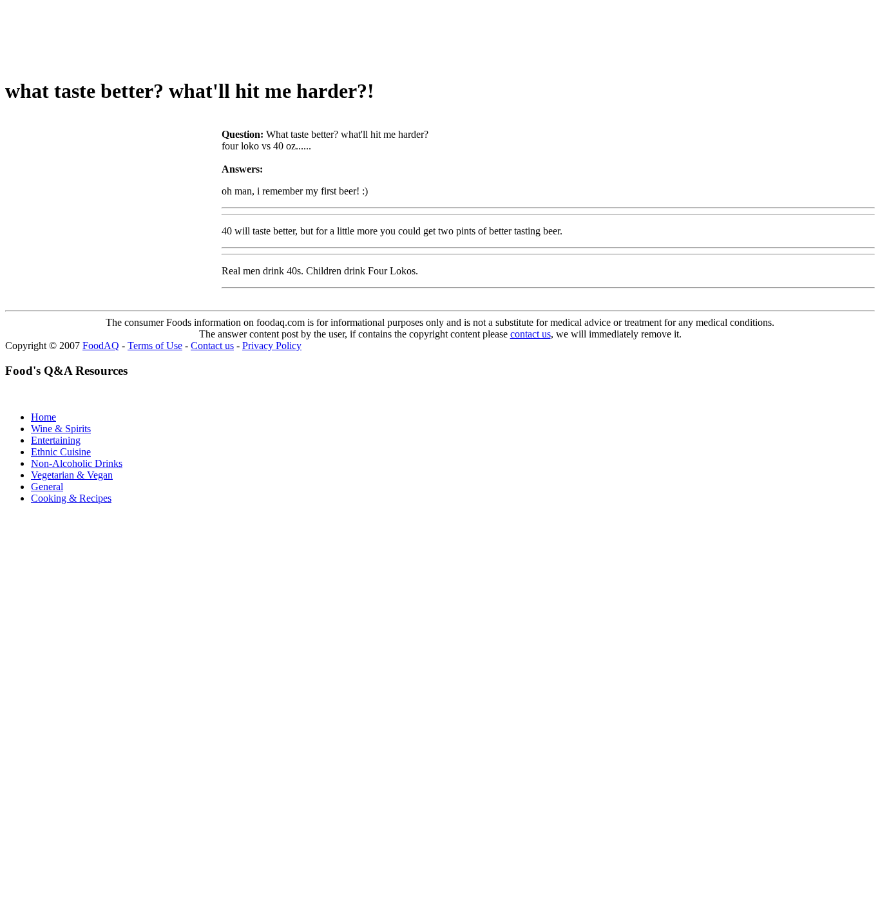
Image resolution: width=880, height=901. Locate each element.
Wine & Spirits (61, 428)
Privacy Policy (271, 345)
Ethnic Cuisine (61, 451)
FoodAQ (100, 345)
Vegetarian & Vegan (72, 474)
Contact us (212, 345)
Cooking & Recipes (71, 498)
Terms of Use (155, 345)
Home (43, 417)
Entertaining (56, 440)
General (47, 486)
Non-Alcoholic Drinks (76, 463)
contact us (530, 333)
